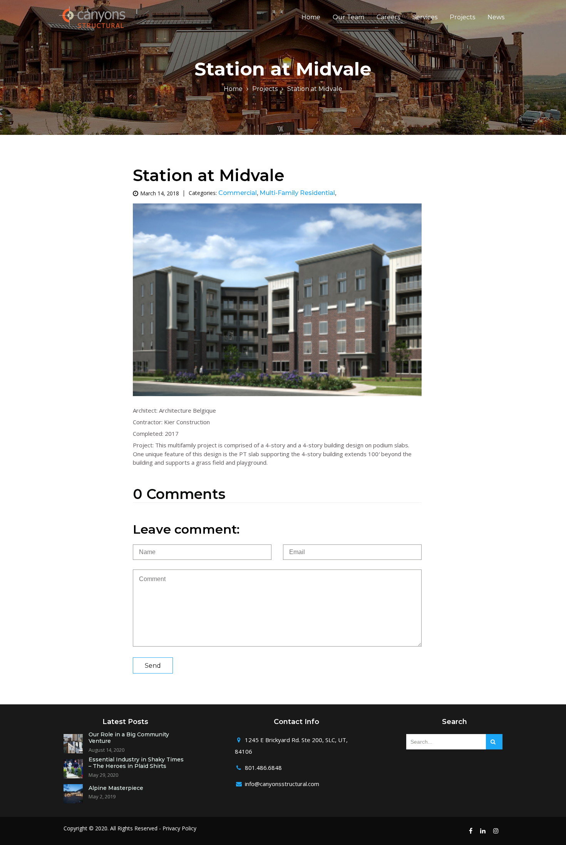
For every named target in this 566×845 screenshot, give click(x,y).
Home (310, 17)
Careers (388, 17)
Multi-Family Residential (297, 193)
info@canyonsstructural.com (282, 784)
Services (424, 17)
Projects (462, 17)
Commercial (237, 193)
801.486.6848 (263, 767)
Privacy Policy (179, 828)
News (495, 17)
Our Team (348, 17)
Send (153, 665)
